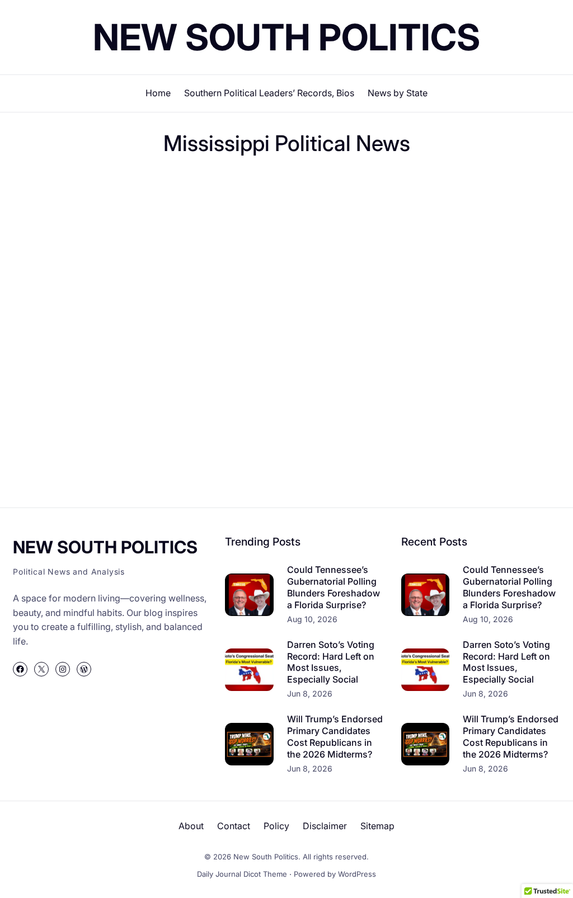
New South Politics (286, 37)
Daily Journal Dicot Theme (242, 873)
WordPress (357, 873)
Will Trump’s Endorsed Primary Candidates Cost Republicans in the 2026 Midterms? (335, 736)
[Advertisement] (216, 215)
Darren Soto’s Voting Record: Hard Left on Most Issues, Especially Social (330, 662)
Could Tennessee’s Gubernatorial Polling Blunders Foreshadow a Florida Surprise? (333, 587)
